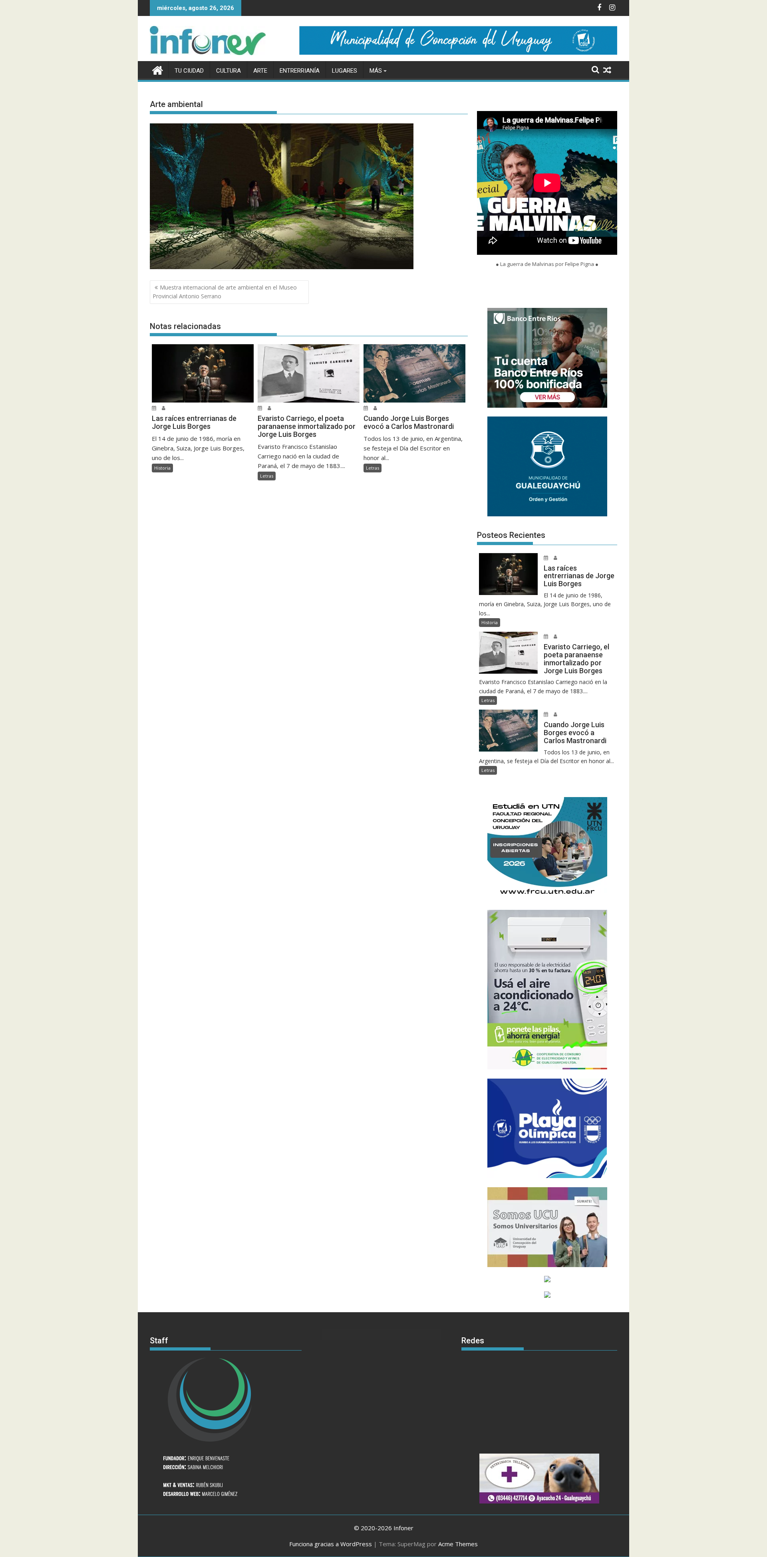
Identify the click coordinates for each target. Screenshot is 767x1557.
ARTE (260, 70)
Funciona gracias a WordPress (330, 1544)
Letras (266, 476)
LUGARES (344, 70)
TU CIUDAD (189, 70)
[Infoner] (157, 69)
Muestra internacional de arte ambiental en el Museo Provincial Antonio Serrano (225, 292)
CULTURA (228, 70)
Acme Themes (458, 1544)
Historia (162, 468)
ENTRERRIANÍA (300, 70)
